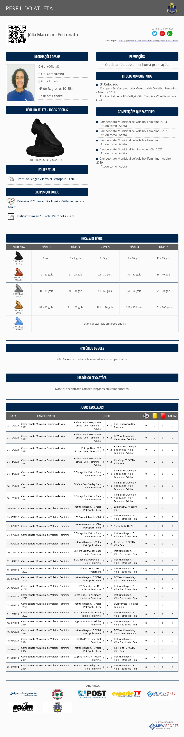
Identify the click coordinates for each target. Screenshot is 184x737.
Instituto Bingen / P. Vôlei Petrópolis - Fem (46, 179)
